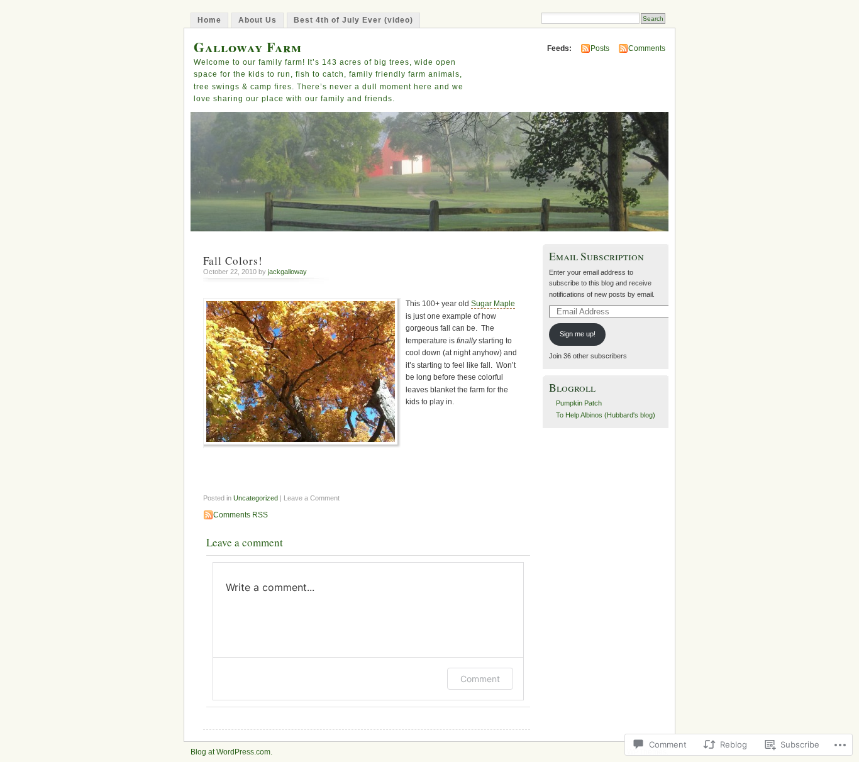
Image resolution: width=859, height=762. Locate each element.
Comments (646, 48)
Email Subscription (596, 256)
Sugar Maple (493, 303)
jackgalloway (287, 271)
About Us (257, 20)
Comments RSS (240, 515)
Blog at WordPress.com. (231, 752)
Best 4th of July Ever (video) (353, 20)
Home (209, 20)
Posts (599, 48)
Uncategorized (255, 498)
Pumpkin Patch (579, 403)
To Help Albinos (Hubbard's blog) (605, 415)
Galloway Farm (248, 47)
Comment (480, 678)
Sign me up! (578, 334)
